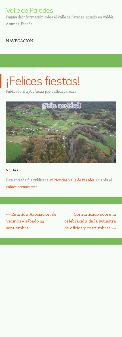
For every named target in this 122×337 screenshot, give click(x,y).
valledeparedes (64, 91)
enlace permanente (21, 186)
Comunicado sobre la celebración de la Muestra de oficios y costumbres (90, 220)
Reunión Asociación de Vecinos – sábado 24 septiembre (31, 220)
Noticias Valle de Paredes (74, 179)
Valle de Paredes (29, 10)
